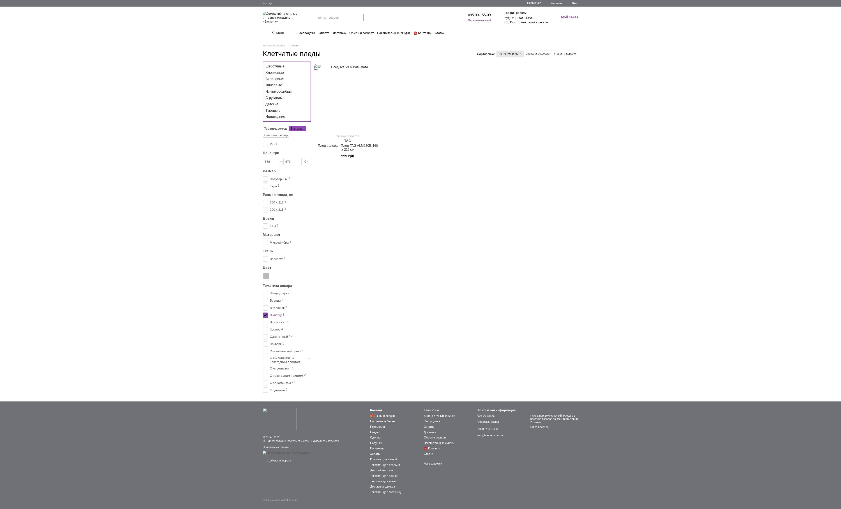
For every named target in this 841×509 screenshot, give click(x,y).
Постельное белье (382, 421)
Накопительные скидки (393, 33)
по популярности (510, 53)
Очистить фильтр (276, 135)
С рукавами (274, 98)
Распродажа (306, 33)
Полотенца (377, 448)
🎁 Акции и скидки (382, 415)
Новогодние (275, 116)
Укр (265, 3)
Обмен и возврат (361, 33)
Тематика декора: (276, 128)
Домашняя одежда (382, 486)
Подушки (376, 443)
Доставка (339, 33)
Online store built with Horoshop (280, 500)
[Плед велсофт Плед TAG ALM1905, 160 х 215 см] (348, 98)
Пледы (374, 432)
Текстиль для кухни (383, 481)
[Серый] (266, 276)
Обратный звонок (488, 421)
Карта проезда (539, 427)
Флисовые (273, 85)
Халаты (375, 454)
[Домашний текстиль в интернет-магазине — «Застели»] (280, 418)
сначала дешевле (537, 53)
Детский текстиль (382, 470)
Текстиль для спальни (385, 465)
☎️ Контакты (422, 33)
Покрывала (377, 426)
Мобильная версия (279, 460)
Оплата (324, 33)
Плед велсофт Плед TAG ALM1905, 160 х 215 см (348, 147)
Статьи (440, 33)
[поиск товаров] (314, 17)
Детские (271, 104)
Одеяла (375, 437)
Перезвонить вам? (479, 20)
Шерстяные (274, 66)
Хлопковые (274, 72)
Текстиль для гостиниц (385, 492)
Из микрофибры (278, 91)
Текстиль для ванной (384, 475)
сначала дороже (565, 53)
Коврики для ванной (383, 459)
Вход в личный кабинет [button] (439, 415)
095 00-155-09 (479, 15)
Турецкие (273, 110)
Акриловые (274, 79)
